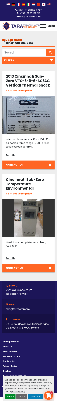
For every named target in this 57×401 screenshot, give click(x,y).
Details (10, 155)
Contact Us (14, 164)
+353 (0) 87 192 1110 (30, 13)
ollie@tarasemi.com (30, 16)
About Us (7, 346)
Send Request (10, 351)
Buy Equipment (11, 341)
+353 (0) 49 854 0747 (30, 10)
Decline (22, 396)
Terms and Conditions (14, 376)
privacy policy (18, 391)
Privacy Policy (10, 366)
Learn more (35, 396)
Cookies (7, 371)
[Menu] (43, 26)
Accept (10, 396)
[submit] (50, 52)
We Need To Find (11, 356)
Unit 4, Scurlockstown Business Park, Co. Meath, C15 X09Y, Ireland (27, 325)
